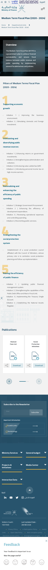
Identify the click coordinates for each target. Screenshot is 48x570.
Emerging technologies (32, 535)
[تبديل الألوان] (5, 2)
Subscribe (35, 412)
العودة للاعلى (29, 497)
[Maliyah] (1, 298)
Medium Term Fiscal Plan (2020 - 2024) (15, 27)
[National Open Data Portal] (28, 2)
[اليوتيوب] (11, 497)
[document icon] (13, 356)
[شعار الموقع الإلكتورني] (14, 8)
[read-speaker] (1, 303)
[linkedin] (5, 497)
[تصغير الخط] (1, 2)
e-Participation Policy (30, 529)
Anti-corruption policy (34, 532)
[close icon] (46, 540)
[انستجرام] (23, 497)
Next (9, 381)
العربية (42, 2)
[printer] (1, 309)
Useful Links (12, 425)
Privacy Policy (13, 529)
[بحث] (9, 2)
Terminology (12, 431)
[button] (6, 562)
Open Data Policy (16, 532)
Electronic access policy (11, 535)
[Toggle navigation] (42, 9)
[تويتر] (17, 497)
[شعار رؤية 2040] (27, 511)
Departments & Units (19, 25)
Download (17, 365)
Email (7, 411)
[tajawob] (15, 2)
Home (4, 25)
